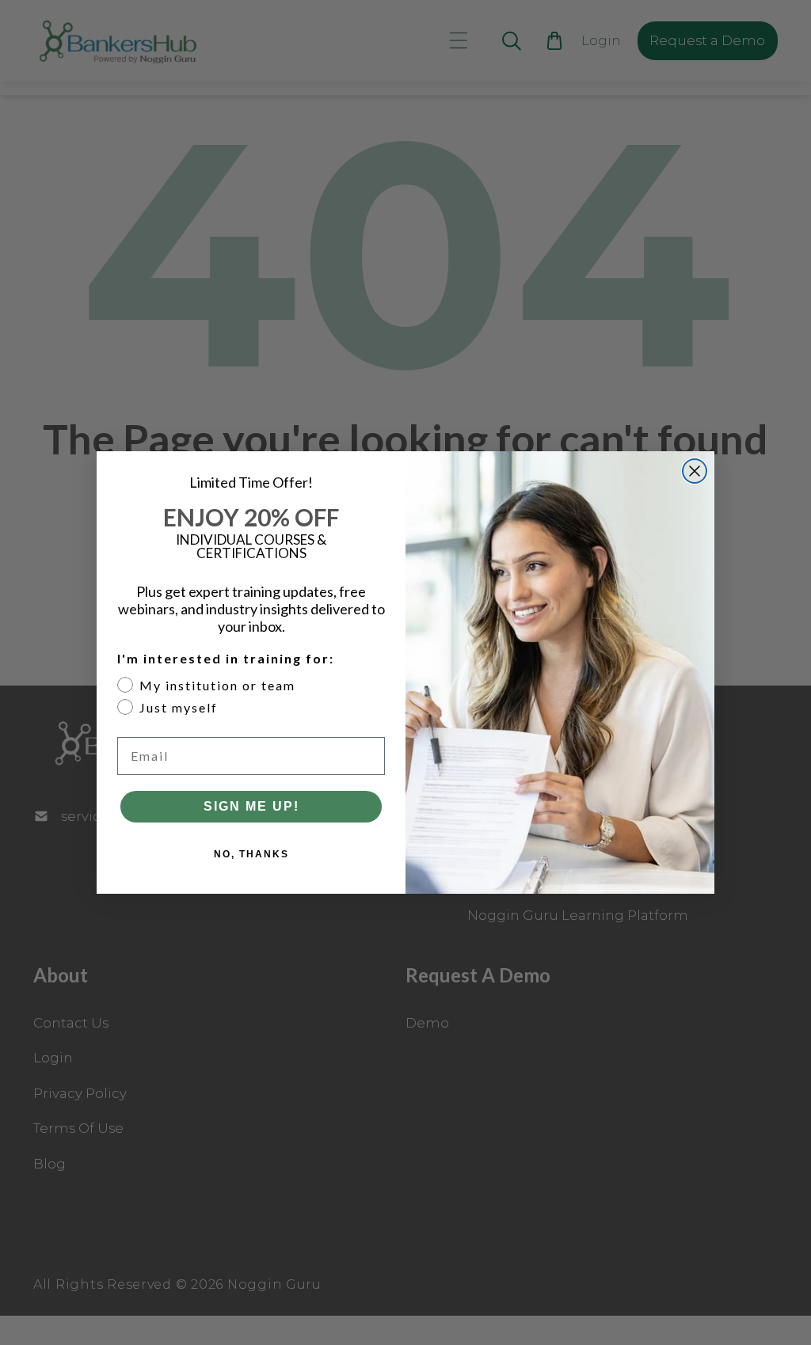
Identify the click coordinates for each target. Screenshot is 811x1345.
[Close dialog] (694, 471)
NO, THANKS (251, 854)
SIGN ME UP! (251, 806)
